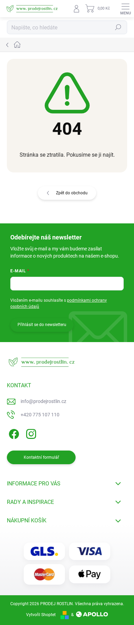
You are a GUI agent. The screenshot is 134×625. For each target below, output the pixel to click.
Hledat (118, 27)
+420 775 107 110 (40, 414)
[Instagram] (30, 433)
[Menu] (125, 8)
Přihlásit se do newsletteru (42, 324)
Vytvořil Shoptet (41, 614)
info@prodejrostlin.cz (43, 401)
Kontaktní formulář (41, 457)
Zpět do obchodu (72, 193)
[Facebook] (13, 433)
